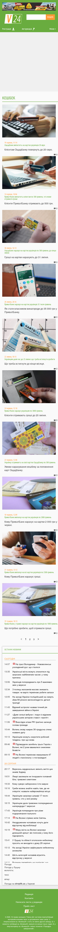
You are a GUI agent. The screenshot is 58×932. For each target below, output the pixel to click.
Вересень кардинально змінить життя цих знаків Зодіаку (32, 770)
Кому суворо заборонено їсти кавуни (30, 783)
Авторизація (27, 29)
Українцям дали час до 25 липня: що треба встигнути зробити (29, 359)
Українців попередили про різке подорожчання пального (27, 812)
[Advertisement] (29, 62)
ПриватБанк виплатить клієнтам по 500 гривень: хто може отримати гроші (27, 198)
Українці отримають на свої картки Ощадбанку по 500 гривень (29, 462)
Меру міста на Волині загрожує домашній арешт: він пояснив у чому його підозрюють (32, 832)
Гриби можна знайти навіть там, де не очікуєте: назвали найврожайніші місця (31, 790)
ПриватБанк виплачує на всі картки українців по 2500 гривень (29, 572)
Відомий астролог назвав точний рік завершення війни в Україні (29, 709)
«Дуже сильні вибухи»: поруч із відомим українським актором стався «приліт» (31, 716)
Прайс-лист (29, 905)
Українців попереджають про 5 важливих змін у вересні (32, 683)
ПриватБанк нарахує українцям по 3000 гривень (23, 411)
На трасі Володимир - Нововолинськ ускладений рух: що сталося (31, 666)
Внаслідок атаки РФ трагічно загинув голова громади (31, 723)
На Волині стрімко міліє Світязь (31, 817)
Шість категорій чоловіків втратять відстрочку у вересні (28, 856)
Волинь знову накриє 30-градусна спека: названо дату (32, 731)
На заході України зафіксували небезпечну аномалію (33, 849)
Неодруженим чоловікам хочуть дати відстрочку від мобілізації (30, 824)
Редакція (29, 894)
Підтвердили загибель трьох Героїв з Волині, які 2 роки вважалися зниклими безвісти (31, 747)
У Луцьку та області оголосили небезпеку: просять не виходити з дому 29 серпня (32, 842)
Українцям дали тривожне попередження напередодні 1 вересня (32, 804)
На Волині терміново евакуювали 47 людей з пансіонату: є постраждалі (31, 756)
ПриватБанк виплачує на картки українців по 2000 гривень (27, 517)
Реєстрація (6, 29)
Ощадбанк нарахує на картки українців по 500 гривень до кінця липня (30, 251)
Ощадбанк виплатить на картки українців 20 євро (24, 145)
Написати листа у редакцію (29, 901)
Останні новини (12, 649)
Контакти (29, 898)
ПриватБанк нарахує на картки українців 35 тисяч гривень (27, 304)
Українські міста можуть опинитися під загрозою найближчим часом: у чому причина (31, 674)
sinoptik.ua (20, 883)
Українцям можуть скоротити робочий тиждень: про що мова (30, 738)
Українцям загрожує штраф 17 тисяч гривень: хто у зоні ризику (30, 797)
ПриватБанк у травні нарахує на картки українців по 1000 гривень (31, 624)
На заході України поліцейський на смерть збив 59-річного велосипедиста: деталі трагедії (33, 699)
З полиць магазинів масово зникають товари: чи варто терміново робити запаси (33, 691)
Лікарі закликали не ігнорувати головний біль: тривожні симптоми (31, 778)
